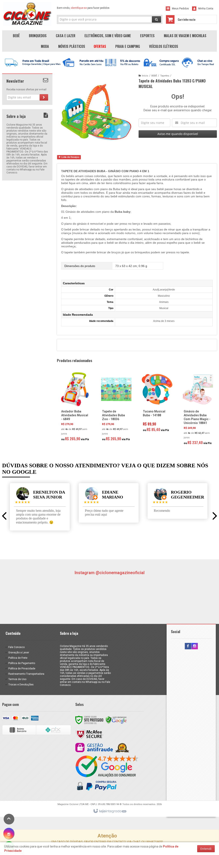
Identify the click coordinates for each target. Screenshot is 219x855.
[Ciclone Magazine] (27, 14)
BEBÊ (154, 75)
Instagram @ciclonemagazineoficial (109, 572)
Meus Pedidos (180, 8)
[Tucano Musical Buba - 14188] (157, 403)
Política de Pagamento (21, 663)
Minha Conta (205, 8)
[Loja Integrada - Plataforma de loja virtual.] (109, 811)
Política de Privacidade (21, 668)
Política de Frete (17, 657)
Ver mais (78, 425)
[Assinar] (44, 97)
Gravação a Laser (18, 652)
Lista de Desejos (70, 157)
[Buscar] (156, 19)
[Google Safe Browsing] (116, 719)
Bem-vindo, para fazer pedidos (83, 7)
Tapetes (164, 75)
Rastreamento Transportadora (26, 673)
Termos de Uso (17, 679)
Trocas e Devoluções (21, 684)
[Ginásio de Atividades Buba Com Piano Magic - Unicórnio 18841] (198, 410)
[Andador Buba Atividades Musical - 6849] (75, 408)
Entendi (206, 849)
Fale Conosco (16, 647)
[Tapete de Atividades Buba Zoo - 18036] (116, 408)
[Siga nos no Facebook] (188, 646)
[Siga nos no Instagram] (194, 646)
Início (145, 75)
